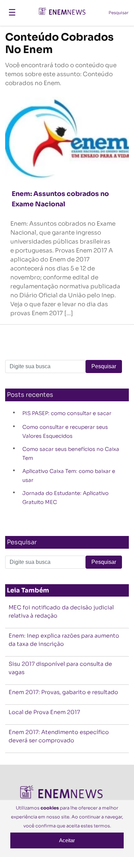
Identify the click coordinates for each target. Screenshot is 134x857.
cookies (50, 808)
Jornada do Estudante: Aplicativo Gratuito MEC (65, 497)
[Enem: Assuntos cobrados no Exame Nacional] (67, 137)
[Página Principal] (65, 12)
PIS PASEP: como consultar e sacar (66, 413)
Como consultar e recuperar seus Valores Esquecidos (65, 431)
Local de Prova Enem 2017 (44, 712)
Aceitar (67, 840)
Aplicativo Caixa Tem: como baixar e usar (68, 475)
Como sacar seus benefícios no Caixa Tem (70, 453)
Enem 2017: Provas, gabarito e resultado (63, 692)
